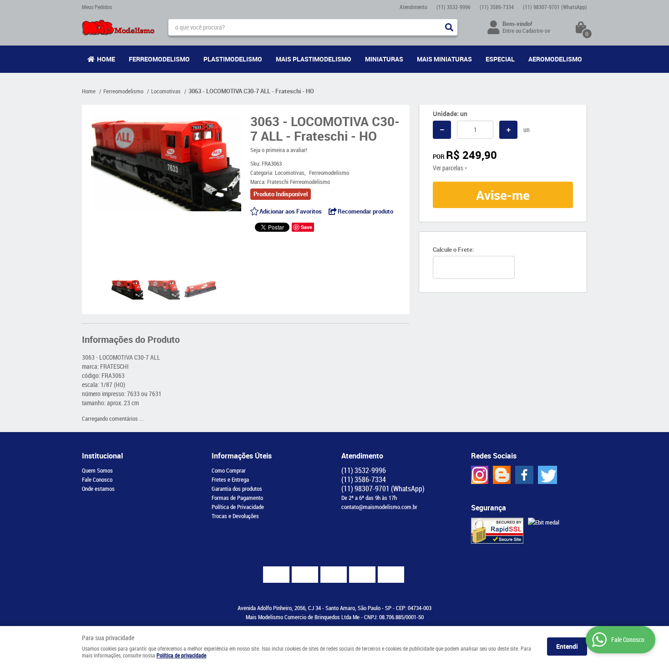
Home (106, 59)
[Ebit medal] (543, 522)
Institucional (102, 456)
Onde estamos (98, 488)
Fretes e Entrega (230, 479)
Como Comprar (229, 470)
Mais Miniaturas (444, 59)
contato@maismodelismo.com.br (379, 507)
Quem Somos (97, 470)
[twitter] (547, 475)
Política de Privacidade (238, 507)
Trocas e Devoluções (235, 516)
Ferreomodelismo (159, 59)
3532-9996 (453, 6)
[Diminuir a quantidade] (442, 130)
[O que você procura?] (449, 27)
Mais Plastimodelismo (313, 59)
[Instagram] (479, 475)
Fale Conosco (97, 479)
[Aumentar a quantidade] (508, 130)
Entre (508, 30)
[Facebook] (524, 475)
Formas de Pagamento (237, 498)
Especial (500, 59)
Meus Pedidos (97, 6)
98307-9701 (555, 6)
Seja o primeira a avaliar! (278, 150)
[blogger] (502, 475)
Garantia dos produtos (237, 488)
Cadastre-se (536, 30)
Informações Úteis (242, 456)
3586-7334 (497, 6)
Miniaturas (384, 59)
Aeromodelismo (555, 59)
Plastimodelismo (232, 59)
